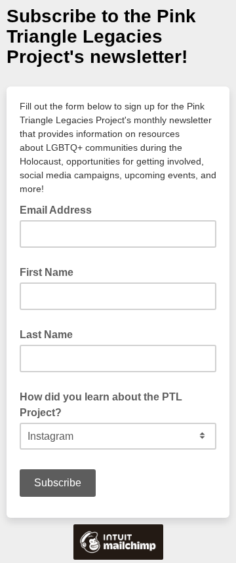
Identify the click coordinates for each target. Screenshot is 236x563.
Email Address (60, 209)
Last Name (46, 334)
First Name (46, 272)
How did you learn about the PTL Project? (101, 404)
